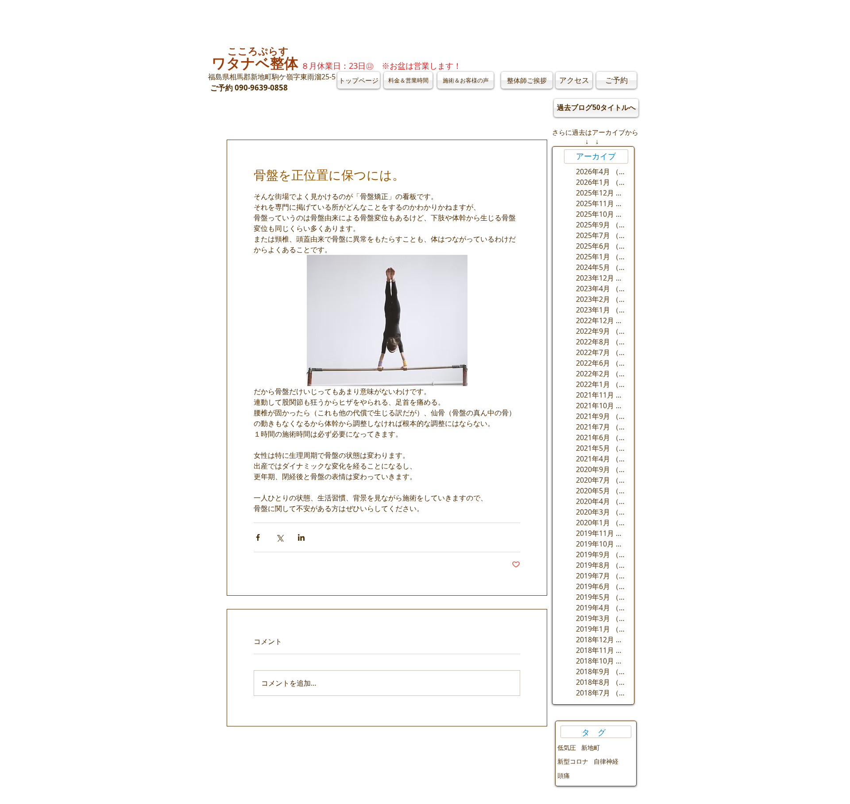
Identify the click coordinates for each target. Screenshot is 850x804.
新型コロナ (572, 761)
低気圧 (566, 747)
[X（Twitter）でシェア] (279, 537)
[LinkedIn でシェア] (301, 537)
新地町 (590, 747)
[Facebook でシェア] (258, 537)
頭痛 (563, 775)
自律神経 (606, 761)
